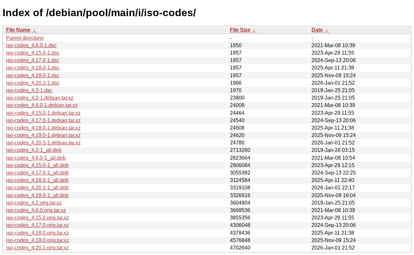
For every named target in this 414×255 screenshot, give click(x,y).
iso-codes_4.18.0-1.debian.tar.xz (43, 128)
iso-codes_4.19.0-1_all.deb (37, 195)
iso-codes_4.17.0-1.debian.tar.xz (43, 120)
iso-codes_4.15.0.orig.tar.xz (37, 217)
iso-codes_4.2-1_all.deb (33, 150)
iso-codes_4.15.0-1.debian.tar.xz (43, 113)
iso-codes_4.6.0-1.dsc (31, 45)
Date (317, 30)
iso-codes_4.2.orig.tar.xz (34, 203)
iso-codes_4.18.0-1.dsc (33, 67)
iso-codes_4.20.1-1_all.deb (37, 187)
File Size (240, 30)
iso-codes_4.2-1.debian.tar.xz (39, 98)
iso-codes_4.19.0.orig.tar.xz (37, 240)
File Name (18, 30)
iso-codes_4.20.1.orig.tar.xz (37, 247)
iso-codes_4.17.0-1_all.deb (37, 172)
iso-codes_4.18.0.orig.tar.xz (37, 233)
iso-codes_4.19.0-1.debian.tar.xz (43, 135)
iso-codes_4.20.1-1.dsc (33, 83)
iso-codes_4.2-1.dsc (29, 90)
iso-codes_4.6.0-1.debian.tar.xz (42, 105)
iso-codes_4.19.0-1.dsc (33, 75)
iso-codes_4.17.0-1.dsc (33, 60)
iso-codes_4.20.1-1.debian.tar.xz (43, 142)
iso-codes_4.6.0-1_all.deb (36, 158)
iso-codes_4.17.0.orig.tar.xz (37, 225)
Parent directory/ (25, 38)
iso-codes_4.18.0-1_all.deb (37, 180)
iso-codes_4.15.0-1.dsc (33, 53)
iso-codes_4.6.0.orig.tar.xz (36, 210)
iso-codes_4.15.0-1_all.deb (37, 165)
